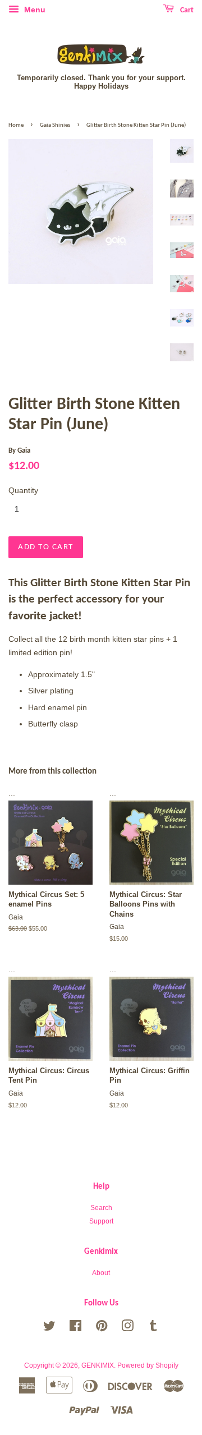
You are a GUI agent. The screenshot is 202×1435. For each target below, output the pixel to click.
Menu (33, 9)
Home (16, 125)
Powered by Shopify (147, 1365)
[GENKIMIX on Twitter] (49, 1328)
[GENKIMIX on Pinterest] (101, 1328)
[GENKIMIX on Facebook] (75, 1328)
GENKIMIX (97, 1365)
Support (101, 1221)
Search (101, 1208)
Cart (186, 10)
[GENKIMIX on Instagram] (127, 1328)
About (101, 1273)
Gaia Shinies (55, 125)
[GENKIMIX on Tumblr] (153, 1328)
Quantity (23, 490)
